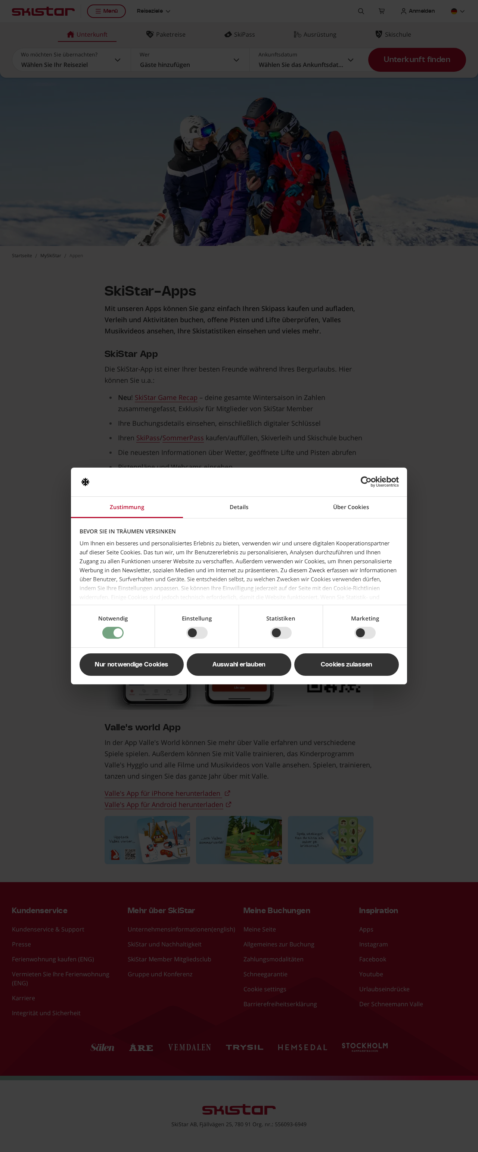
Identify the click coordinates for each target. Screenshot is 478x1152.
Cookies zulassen (346, 665)
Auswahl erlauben (238, 665)
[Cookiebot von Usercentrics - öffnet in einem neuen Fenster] (366, 481)
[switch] (197, 633)
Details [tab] (239, 507)
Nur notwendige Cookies (131, 665)
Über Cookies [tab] (351, 507)
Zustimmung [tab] (127, 507)
